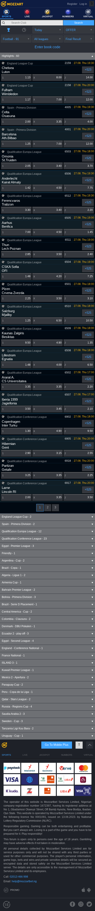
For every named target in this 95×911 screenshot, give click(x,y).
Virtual (88, 755)
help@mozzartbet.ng (24, 881)
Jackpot (44, 755)
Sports (6, 755)
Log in (83, 4)
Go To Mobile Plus (56, 744)
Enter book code (47, 47)
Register (72, 4)
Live (25, 755)
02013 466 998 (19, 876)
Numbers (66, 755)
